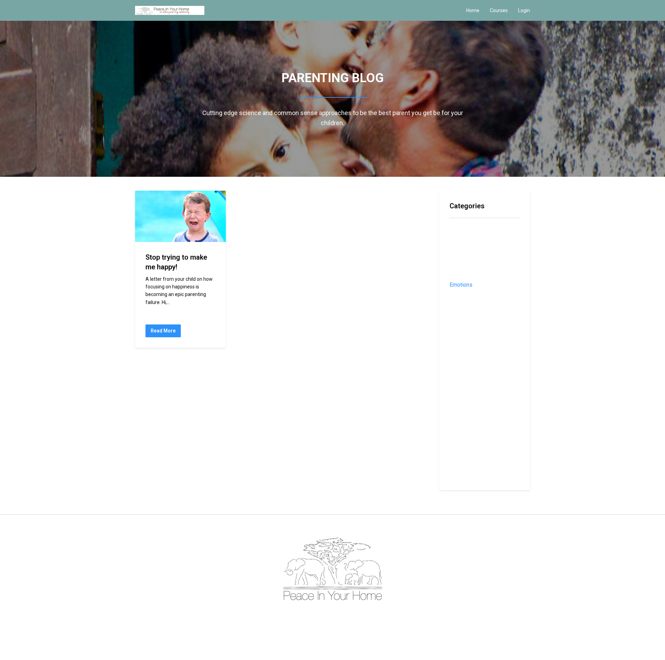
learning (460, 330)
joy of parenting (470, 318)
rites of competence (476, 419)
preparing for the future (479, 385)
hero (455, 296)
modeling (461, 341)
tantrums (461, 464)
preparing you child (473, 397)
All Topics (461, 228)
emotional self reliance (478, 273)
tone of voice (467, 475)
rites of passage (471, 430)
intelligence (464, 307)
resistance (463, 408)
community (463, 239)
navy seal (462, 352)
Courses (499, 10)
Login (524, 10)
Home (472, 10)
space (457, 453)
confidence (463, 251)
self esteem (465, 441)
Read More (163, 330)
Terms (323, 615)
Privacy (341, 615)
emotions (461, 284)
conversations (467, 262)
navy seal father (470, 363)
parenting (461, 374)
